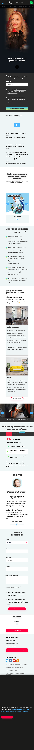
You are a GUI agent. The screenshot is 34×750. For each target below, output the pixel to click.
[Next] (26, 204)
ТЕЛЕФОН (8, 81)
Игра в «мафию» (10, 667)
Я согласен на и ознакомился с (17, 91)
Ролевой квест (10, 670)
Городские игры (10, 664)
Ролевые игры (19, 667)
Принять (7, 717)
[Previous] (7, 204)
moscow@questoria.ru (12, 643)
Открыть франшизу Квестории (17, 650)
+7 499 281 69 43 (18, 498)
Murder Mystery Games (21, 664)
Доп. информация (12, 575)
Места (16, 670)
